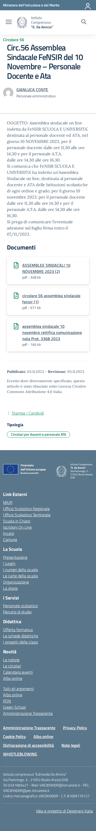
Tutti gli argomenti (18, 689)
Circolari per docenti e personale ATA (38, 434)
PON (7, 701)
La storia (10, 588)
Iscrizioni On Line (17, 527)
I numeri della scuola (20, 570)
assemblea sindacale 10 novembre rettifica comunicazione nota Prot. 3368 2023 (52, 332)
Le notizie (11, 660)
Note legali (70, 745)
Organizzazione (16, 582)
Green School (14, 707)
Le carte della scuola (20, 576)
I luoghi (9, 563)
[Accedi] (88, 5)
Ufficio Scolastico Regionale (26, 509)
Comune (10, 539)
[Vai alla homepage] (22, 22)
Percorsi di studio (17, 612)
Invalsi (8, 533)
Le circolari (12, 666)
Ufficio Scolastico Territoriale (26, 515)
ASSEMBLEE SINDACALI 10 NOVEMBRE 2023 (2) (46, 268)
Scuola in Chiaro (16, 521)
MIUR (8, 502)
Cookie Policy (14, 736)
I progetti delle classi (20, 642)
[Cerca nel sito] (84, 22)
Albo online (12, 678)
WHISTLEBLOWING (20, 754)
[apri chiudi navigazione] (9, 22)
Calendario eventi (18, 672)
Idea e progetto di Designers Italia (64, 811)
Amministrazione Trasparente (28, 713)
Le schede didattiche (20, 636)
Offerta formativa (18, 630)
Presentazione (15, 557)
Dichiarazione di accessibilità (28, 745)
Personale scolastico (20, 606)
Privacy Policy (75, 728)
